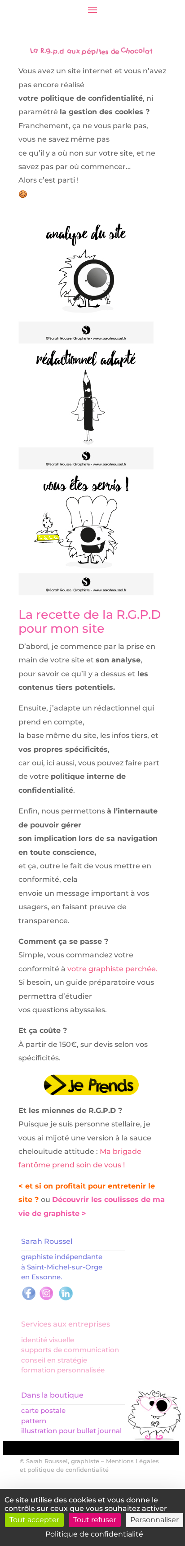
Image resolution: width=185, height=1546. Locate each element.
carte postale (43, 1410)
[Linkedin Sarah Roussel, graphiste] (66, 1299)
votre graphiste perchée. (112, 969)
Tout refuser (94, 1519)
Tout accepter (34, 1519)
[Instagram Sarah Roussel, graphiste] (46, 1299)
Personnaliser (154, 1519)
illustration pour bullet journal (71, 1430)
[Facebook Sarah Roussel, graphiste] (29, 1299)
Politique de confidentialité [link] (94, 1534)
